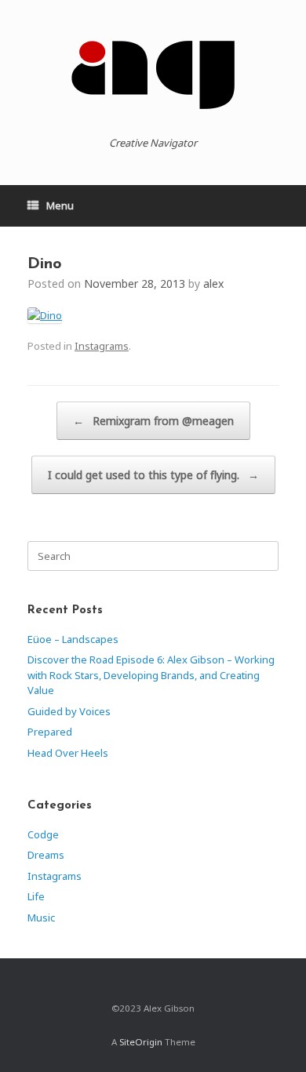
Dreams (45, 855)
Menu (60, 205)
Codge (43, 834)
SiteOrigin (140, 1042)
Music (41, 917)
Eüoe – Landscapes (72, 639)
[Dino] (44, 315)
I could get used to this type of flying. (153, 474)
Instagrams (102, 346)
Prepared (49, 732)
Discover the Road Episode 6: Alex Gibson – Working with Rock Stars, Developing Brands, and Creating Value (151, 674)
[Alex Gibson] (153, 74)
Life (36, 896)
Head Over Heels (67, 753)
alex (213, 283)
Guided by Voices (69, 711)
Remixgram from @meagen (153, 420)
